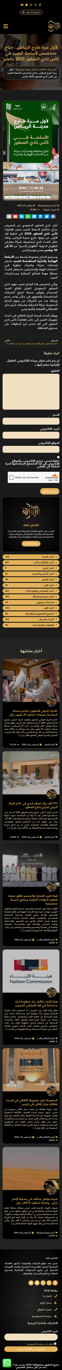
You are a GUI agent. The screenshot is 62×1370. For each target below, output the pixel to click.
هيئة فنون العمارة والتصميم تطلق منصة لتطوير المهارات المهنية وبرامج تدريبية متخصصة (33, 899)
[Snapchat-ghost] (26, 4)
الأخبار (42, 69)
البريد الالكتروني (49, 1331)
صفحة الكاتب (31, 543)
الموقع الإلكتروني (49, 442)
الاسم (55, 414)
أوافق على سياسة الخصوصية (40, 1344)
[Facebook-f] (40, 4)
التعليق (54, 370)
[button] (5, 26)
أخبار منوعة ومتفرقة (26, 69)
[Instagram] (31, 4)
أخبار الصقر (49, 744)
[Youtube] (22, 4)
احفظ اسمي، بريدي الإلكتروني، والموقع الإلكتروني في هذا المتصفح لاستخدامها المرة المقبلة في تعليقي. (32, 463)
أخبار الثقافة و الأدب (46, 939)
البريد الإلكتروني (48, 428)
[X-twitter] (35, 4)
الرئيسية (52, 69)
